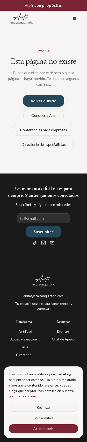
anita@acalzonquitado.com (43, 296)
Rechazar (44, 407)
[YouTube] (52, 242)
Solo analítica (43, 418)
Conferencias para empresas (43, 129)
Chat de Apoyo (63, 339)
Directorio (23, 355)
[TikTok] (34, 242)
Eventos (63, 331)
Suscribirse (44, 231)
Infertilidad (23, 331)
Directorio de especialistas (44, 144)
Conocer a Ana (43, 115)
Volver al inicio (44, 100)
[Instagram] (43, 242)
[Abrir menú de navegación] (74, 18)
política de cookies (23, 396)
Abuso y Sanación (23, 339)
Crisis (24, 347)
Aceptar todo (43, 428)
